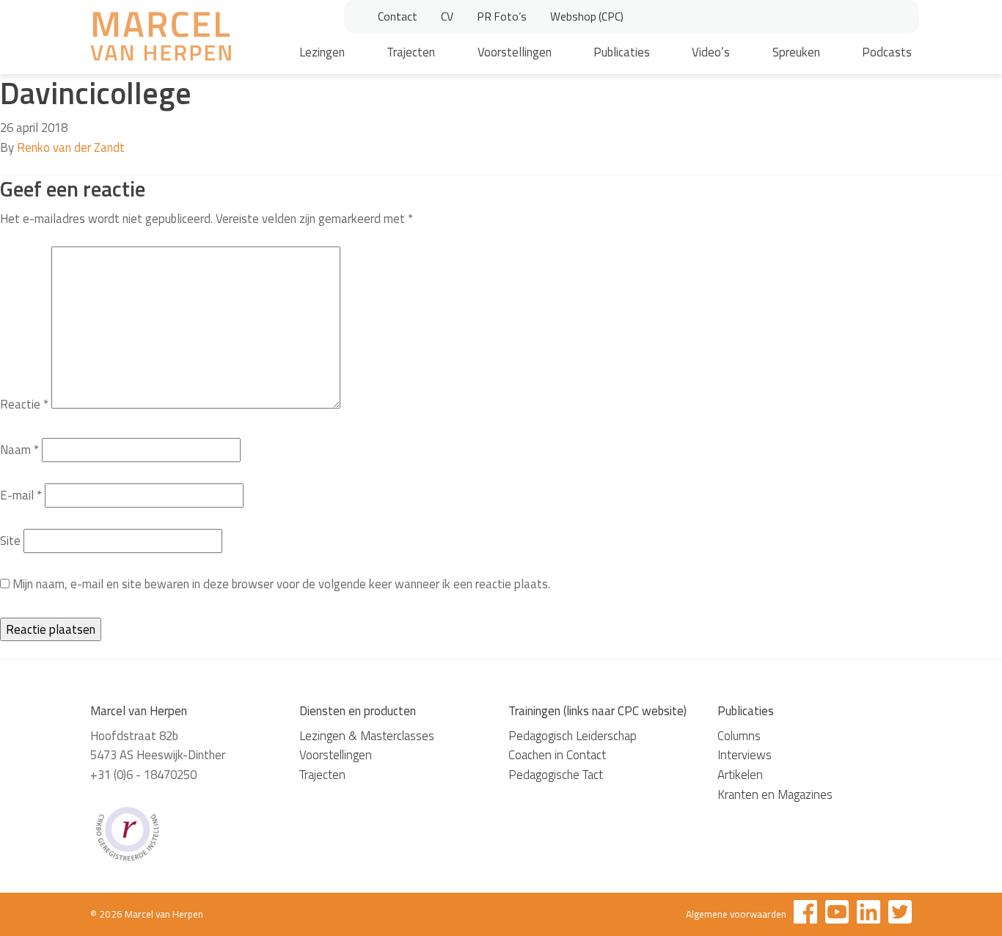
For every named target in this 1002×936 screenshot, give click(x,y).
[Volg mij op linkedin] (868, 914)
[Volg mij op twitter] (900, 914)
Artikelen (740, 774)
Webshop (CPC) (586, 16)
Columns (739, 735)
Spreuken (796, 52)
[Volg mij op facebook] (805, 914)
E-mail (21, 495)
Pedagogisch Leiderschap (572, 735)
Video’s (711, 52)
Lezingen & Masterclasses (366, 735)
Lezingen (322, 52)
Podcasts (887, 52)
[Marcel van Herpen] (160, 39)
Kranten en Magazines (775, 794)
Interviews (744, 754)
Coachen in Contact (557, 754)
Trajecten (411, 52)
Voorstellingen (515, 52)
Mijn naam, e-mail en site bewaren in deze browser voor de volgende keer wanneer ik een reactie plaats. (281, 583)
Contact (397, 16)
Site (10, 540)
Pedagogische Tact (555, 774)
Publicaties (621, 52)
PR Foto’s (502, 16)
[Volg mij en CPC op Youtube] (837, 914)
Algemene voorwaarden (736, 914)
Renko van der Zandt (71, 147)
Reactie (24, 404)
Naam (19, 449)
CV (447, 16)
